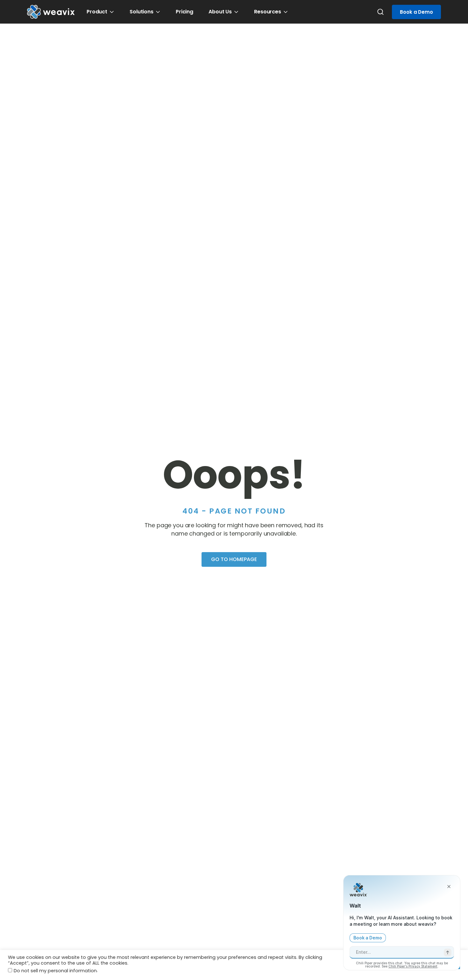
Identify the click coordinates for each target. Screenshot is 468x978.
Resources (267, 11)
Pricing (184, 11)
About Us (220, 11)
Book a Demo (416, 12)
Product (97, 11)
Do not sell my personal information (55, 971)
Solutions (141, 11)
